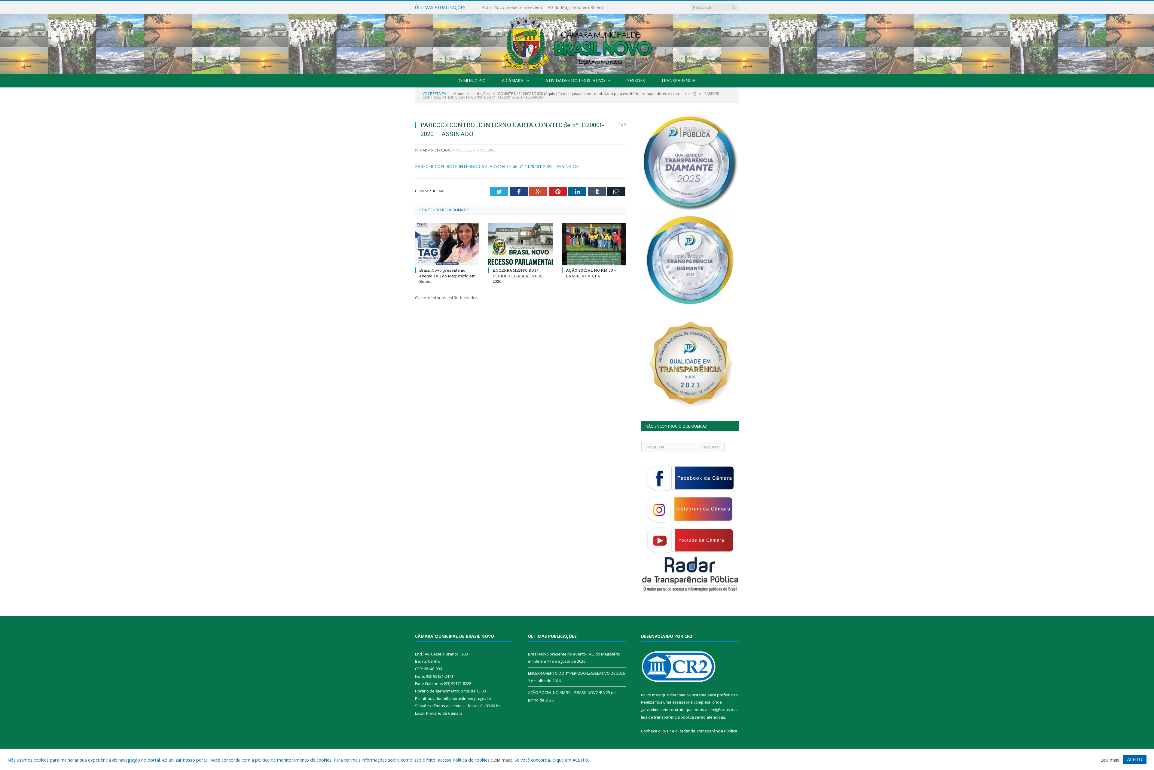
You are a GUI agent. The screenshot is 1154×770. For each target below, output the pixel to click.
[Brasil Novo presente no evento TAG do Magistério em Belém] (447, 244)
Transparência (678, 80)
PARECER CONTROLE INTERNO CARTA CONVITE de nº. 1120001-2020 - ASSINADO (496, 166)
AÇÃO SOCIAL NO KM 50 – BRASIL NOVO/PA (591, 272)
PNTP (666, 731)
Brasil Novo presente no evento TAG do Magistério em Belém (447, 275)
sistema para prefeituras (715, 695)
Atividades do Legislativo (575, 80)
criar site (677, 695)
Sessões (636, 80)
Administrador (436, 150)
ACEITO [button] (1134, 759)
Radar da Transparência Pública (708, 731)
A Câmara (512, 80)
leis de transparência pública (667, 717)
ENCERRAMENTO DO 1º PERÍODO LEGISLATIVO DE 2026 (537, 7)
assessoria (682, 702)
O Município (472, 80)
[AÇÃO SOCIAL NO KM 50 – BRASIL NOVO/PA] (594, 244)
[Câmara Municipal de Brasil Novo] (577, 42)
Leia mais (501, 760)
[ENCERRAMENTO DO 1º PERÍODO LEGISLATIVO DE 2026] (520, 244)
